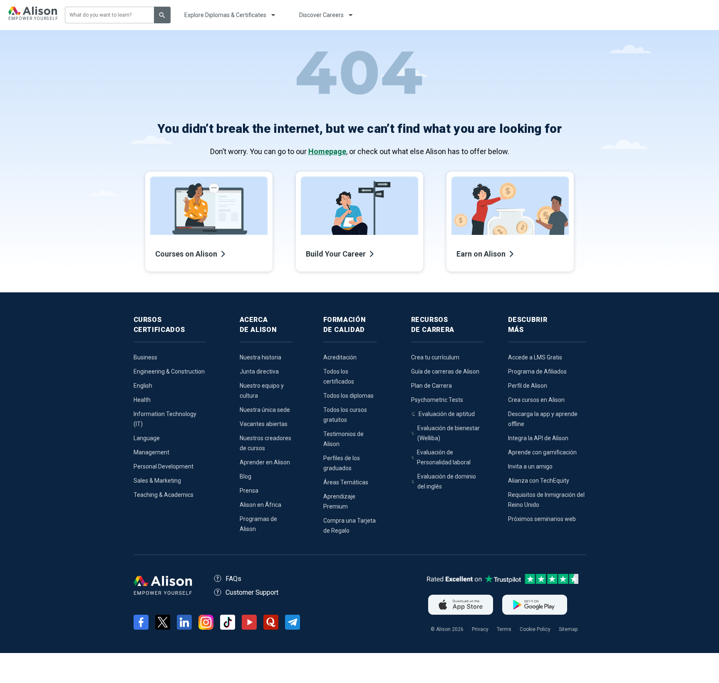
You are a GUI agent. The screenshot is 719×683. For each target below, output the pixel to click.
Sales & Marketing (157, 480)
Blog (245, 476)
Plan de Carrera (431, 385)
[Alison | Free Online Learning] (32, 15)
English (143, 385)
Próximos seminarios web (542, 519)
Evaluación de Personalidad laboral (444, 457)
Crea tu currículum (435, 357)
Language (147, 438)
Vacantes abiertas (264, 424)
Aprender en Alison (265, 462)
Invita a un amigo (530, 466)
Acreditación (340, 357)
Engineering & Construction (169, 371)
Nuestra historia (260, 357)
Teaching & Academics (163, 494)
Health (142, 399)
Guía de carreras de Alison (445, 371)
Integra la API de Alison (538, 438)
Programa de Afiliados (537, 371)
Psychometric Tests (437, 399)
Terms (504, 629)
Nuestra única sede (265, 409)
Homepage (327, 151)
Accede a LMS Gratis (535, 357)
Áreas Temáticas (345, 482)
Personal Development (163, 466)
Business (145, 357)
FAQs (233, 579)
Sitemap (568, 629)
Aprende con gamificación (542, 452)
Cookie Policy (535, 629)
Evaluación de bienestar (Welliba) (448, 433)
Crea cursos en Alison (536, 399)
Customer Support (252, 592)
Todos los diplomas (348, 395)
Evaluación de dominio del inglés (446, 481)
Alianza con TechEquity (538, 480)
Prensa (249, 490)
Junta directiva (259, 371)
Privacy (480, 629)
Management (151, 452)
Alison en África (260, 504)
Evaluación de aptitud (447, 414)
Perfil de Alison (527, 385)
